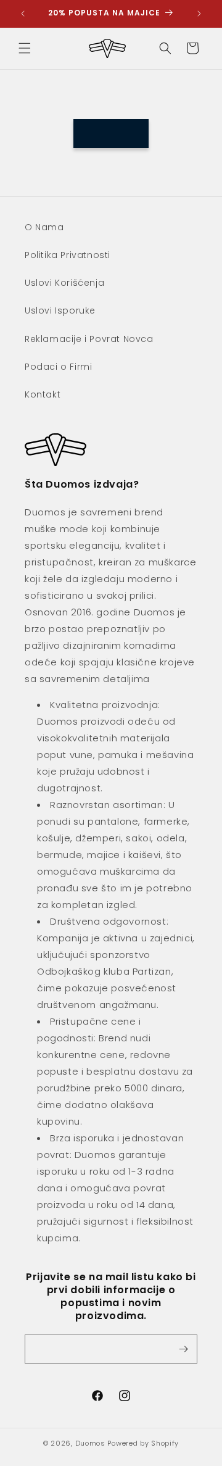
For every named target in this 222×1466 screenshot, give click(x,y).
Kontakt (42, 394)
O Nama (44, 227)
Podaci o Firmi (58, 366)
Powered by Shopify (143, 1443)
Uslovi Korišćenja (64, 283)
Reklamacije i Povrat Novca (89, 339)
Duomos (90, 1443)
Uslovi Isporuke (60, 310)
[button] (24, 48)
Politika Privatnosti (67, 255)
